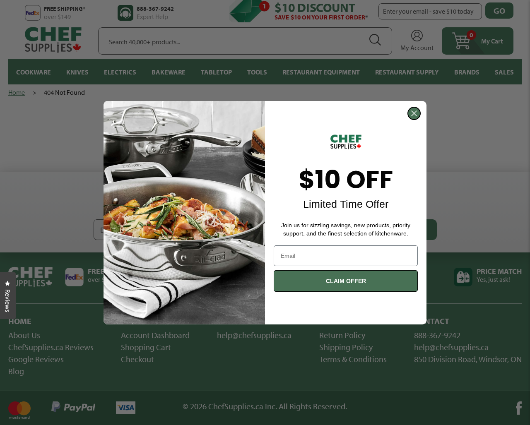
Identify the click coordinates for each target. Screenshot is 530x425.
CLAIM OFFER (346, 281)
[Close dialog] (414, 113)
